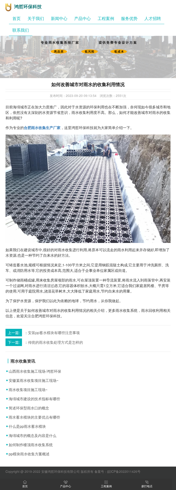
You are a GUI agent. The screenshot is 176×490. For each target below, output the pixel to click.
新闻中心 (59, 18)
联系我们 (20, 30)
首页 (16, 18)
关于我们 (36, 18)
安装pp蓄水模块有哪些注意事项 (54, 332)
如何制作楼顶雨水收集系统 (31, 444)
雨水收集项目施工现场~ (28, 389)
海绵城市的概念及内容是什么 (32, 435)
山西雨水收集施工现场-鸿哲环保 (35, 371)
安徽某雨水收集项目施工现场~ (33, 380)
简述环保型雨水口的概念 (29, 408)
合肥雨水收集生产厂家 (42, 127)
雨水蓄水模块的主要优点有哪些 (34, 417)
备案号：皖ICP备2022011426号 (117, 471)
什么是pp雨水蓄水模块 (27, 426)
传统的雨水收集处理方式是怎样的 (55, 342)
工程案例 (106, 18)
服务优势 (129, 18)
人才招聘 (152, 18)
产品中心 (82, 18)
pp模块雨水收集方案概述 (29, 453)
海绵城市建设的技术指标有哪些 (34, 398)
